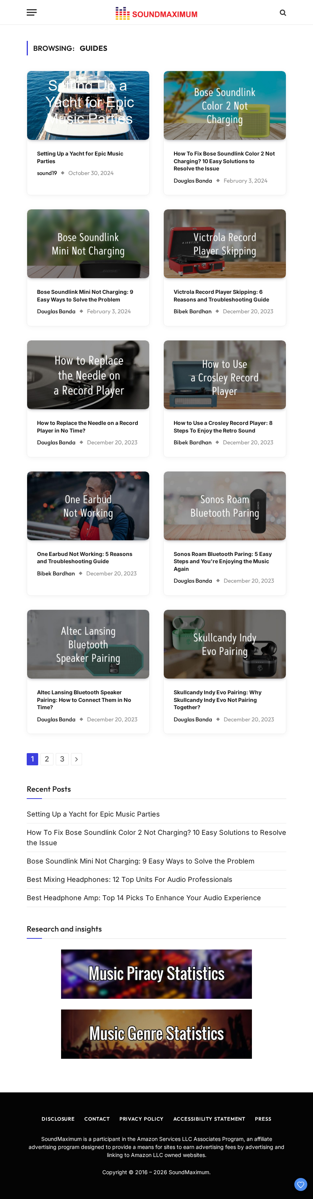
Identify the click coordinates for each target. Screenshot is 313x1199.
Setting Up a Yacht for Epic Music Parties (80, 157)
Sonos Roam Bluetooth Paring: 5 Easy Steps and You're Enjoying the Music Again (223, 561)
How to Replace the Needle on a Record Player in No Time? (87, 427)
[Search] (282, 12)
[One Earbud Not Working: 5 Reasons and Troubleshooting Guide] (88, 505)
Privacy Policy (141, 1119)
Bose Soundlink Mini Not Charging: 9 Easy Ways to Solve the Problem (85, 295)
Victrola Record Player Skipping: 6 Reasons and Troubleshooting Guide (221, 295)
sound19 (47, 173)
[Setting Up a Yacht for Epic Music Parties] (88, 105)
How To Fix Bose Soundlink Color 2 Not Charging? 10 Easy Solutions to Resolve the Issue (224, 161)
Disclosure (58, 1119)
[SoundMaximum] (156, 12)
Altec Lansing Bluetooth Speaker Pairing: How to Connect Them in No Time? (84, 699)
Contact (97, 1119)
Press (263, 1119)
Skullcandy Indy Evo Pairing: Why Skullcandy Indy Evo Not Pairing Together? (217, 699)
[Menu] (32, 12)
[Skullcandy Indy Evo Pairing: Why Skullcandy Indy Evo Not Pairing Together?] (225, 644)
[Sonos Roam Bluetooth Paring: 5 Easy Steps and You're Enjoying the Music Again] (225, 505)
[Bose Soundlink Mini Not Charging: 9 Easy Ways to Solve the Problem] (88, 243)
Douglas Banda (193, 180)
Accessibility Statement (209, 1119)
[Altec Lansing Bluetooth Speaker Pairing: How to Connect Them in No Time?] (88, 644)
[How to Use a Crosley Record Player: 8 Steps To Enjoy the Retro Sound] (225, 374)
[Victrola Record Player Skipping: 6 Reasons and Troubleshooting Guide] (225, 243)
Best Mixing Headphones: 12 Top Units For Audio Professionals (129, 879)
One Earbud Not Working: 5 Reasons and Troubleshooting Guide (84, 558)
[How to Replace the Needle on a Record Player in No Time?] (88, 374)
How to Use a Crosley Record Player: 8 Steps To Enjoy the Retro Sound (223, 427)
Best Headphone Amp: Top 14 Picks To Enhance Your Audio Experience (144, 898)
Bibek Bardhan (192, 311)
